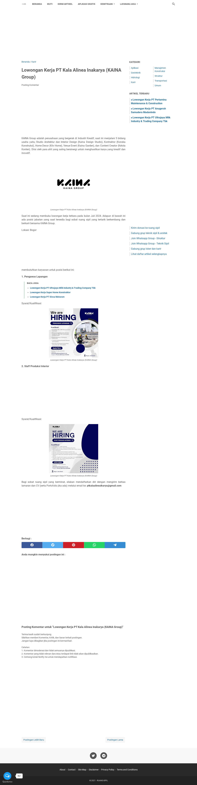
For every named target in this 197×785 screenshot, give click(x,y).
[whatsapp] (94, 545)
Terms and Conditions (127, 769)
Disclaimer (94, 769)
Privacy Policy (107, 769)
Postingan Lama (115, 740)
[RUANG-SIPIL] (24, 4)
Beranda (37, 4)
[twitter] (52, 545)
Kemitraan (107, 4)
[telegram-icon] (103, 755)
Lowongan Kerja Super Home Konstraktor (50, 292)
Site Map (82, 769)
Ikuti (49, 4)
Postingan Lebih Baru (33, 740)
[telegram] (115, 545)
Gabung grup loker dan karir (146, 248)
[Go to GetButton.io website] (7, 782)
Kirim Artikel (65, 4)
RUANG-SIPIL (102, 780)
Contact (72, 769)
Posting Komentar (30, 85)
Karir (133, 82)
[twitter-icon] (93, 755)
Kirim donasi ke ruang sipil (145, 227)
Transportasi (161, 80)
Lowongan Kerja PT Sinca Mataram (47, 297)
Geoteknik (136, 72)
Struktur (159, 76)
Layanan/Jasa (128, 4)
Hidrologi (135, 77)
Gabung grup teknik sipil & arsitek (149, 233)
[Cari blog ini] (173, 4)
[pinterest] (73, 545)
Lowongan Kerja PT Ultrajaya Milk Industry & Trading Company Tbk (62, 288)
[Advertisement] (98, 34)
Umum (158, 85)
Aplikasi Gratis (86, 4)
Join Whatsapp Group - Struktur (148, 238)
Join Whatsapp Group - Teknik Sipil (150, 243)
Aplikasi (134, 68)
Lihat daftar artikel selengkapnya (149, 254)
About (62, 769)
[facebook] (32, 545)
